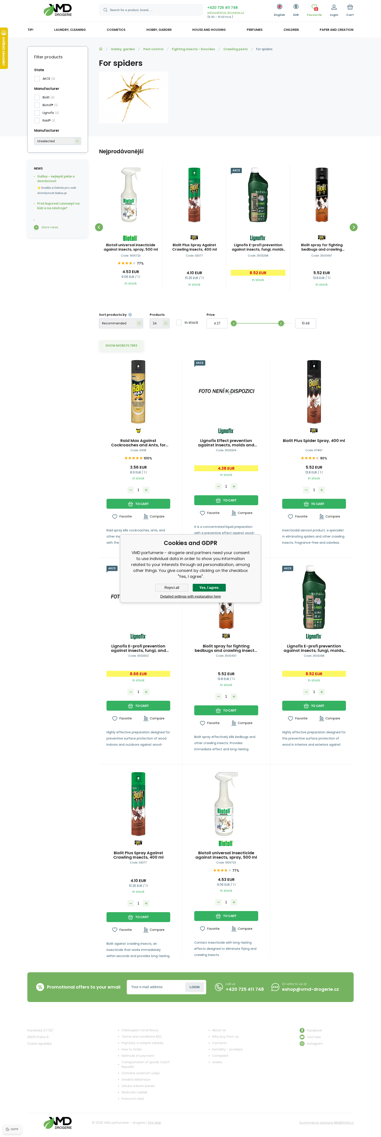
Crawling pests (235, 49)
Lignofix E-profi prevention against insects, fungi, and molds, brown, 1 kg (138, 648)
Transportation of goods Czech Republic (145, 1064)
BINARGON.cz (344, 1122)
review (217, 1062)
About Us (219, 1030)
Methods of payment (137, 1056)
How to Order (131, 1049)
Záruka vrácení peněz (138, 1086)
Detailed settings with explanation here (190, 596)
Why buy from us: (225, 1036)
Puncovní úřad (132, 1098)
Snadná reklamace (136, 1079)
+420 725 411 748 (222, 7)
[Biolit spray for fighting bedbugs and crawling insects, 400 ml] (321, 195)
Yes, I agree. (209, 588)
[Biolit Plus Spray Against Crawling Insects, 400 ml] (194, 195)
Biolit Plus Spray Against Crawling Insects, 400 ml (194, 247)
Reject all (171, 588)
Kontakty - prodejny (227, 1049)
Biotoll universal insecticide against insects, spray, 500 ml (131, 247)
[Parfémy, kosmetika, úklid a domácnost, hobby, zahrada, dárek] (101, 49)
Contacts (219, 1043)
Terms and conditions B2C (141, 1036)
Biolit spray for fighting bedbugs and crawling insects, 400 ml (322, 247)
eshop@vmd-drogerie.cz (225, 12)
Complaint (220, 1056)
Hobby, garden (123, 49)
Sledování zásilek (134, 1092)
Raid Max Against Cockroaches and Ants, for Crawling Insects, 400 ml (138, 442)
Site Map (154, 1122)
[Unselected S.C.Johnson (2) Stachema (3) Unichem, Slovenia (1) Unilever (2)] (57, 141)
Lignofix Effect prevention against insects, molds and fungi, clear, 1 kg (226, 442)
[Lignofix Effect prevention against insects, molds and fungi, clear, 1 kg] (226, 392)
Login (195, 987)
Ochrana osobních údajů (140, 1073)
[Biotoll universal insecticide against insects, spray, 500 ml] (130, 195)
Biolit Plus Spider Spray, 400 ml (314, 440)
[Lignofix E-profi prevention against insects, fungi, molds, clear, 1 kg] (258, 195)
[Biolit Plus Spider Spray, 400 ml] (314, 392)
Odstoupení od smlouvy (140, 1030)
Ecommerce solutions (316, 1122)
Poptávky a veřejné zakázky (142, 1043)
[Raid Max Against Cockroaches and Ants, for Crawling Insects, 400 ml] (138, 392)
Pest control (153, 49)
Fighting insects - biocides (193, 49)
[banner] (57, 11)
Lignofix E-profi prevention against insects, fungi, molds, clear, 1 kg (258, 247)
